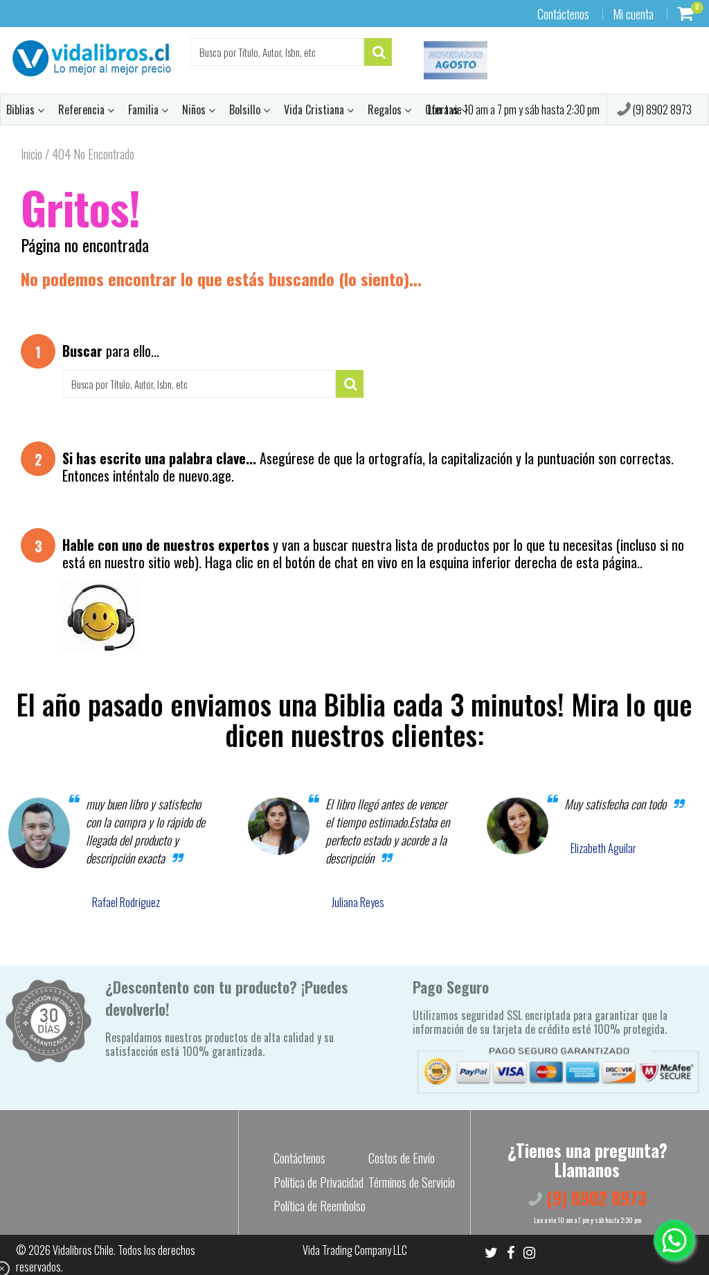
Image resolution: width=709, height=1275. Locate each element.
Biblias (21, 109)
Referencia (82, 109)
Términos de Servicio (411, 1182)
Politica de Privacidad (318, 1182)
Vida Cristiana (315, 109)
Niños (195, 109)
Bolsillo (246, 109)
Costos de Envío (401, 1158)
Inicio (31, 154)
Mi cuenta (633, 14)
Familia (144, 109)
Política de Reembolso (319, 1206)
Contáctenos (563, 14)
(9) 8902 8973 (661, 109)
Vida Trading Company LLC (355, 1250)
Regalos (386, 109)
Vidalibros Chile (83, 1250)
